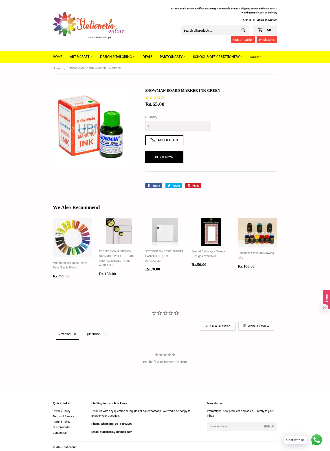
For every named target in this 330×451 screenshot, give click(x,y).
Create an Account (267, 19)
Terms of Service (63, 416)
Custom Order (243, 39)
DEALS (147, 57)
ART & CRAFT (80, 57)
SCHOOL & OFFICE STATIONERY (216, 57)
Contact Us (60, 432)
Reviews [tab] (64, 334)
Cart (268, 30)
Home (57, 57)
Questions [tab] (93, 334)
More (254, 57)
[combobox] (215, 30)
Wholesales (267, 39)
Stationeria (69, 447)
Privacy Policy (61, 411)
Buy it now (164, 157)
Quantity (151, 117)
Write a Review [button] (258, 326)
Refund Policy (61, 421)
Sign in (247, 19)
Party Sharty (171, 57)
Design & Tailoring (116, 57)
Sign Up (269, 426)
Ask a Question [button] (219, 326)
